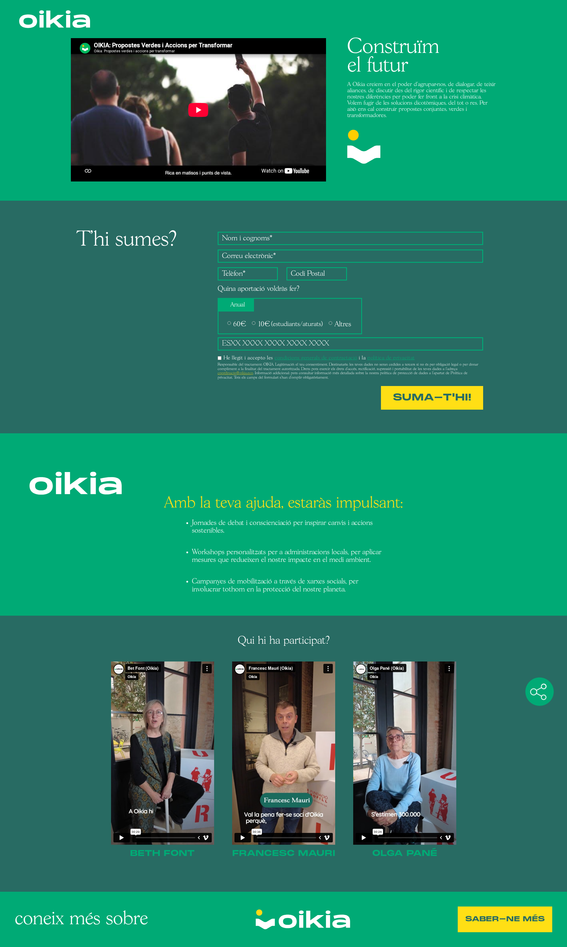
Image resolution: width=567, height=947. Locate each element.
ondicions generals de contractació (317, 358)
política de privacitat (391, 358)
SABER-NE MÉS (505, 919)
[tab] (236, 305)
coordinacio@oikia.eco (235, 373)
